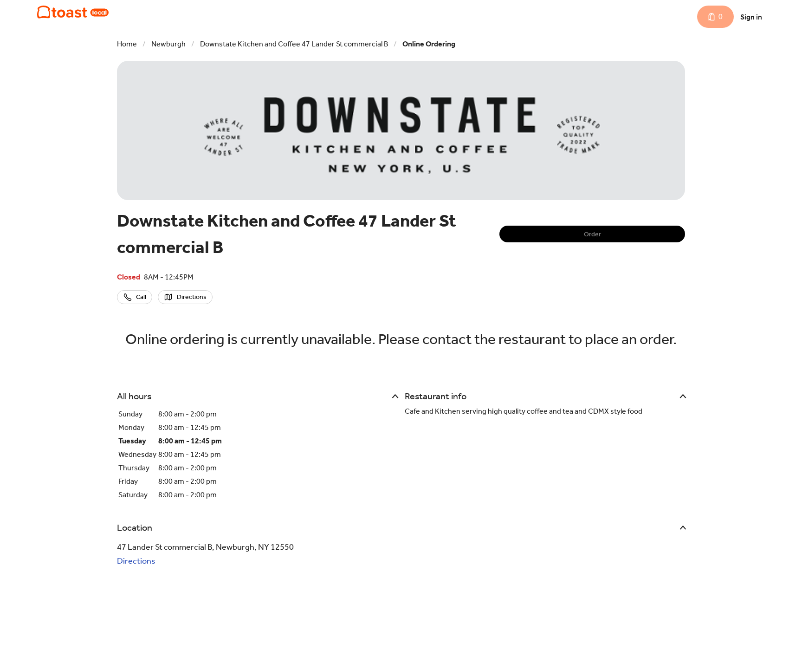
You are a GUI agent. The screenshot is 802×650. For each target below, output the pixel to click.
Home (127, 43)
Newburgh (168, 43)
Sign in (751, 17)
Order (592, 234)
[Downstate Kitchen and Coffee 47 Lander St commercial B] (73, 12)
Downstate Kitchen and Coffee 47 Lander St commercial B (294, 43)
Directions (136, 561)
